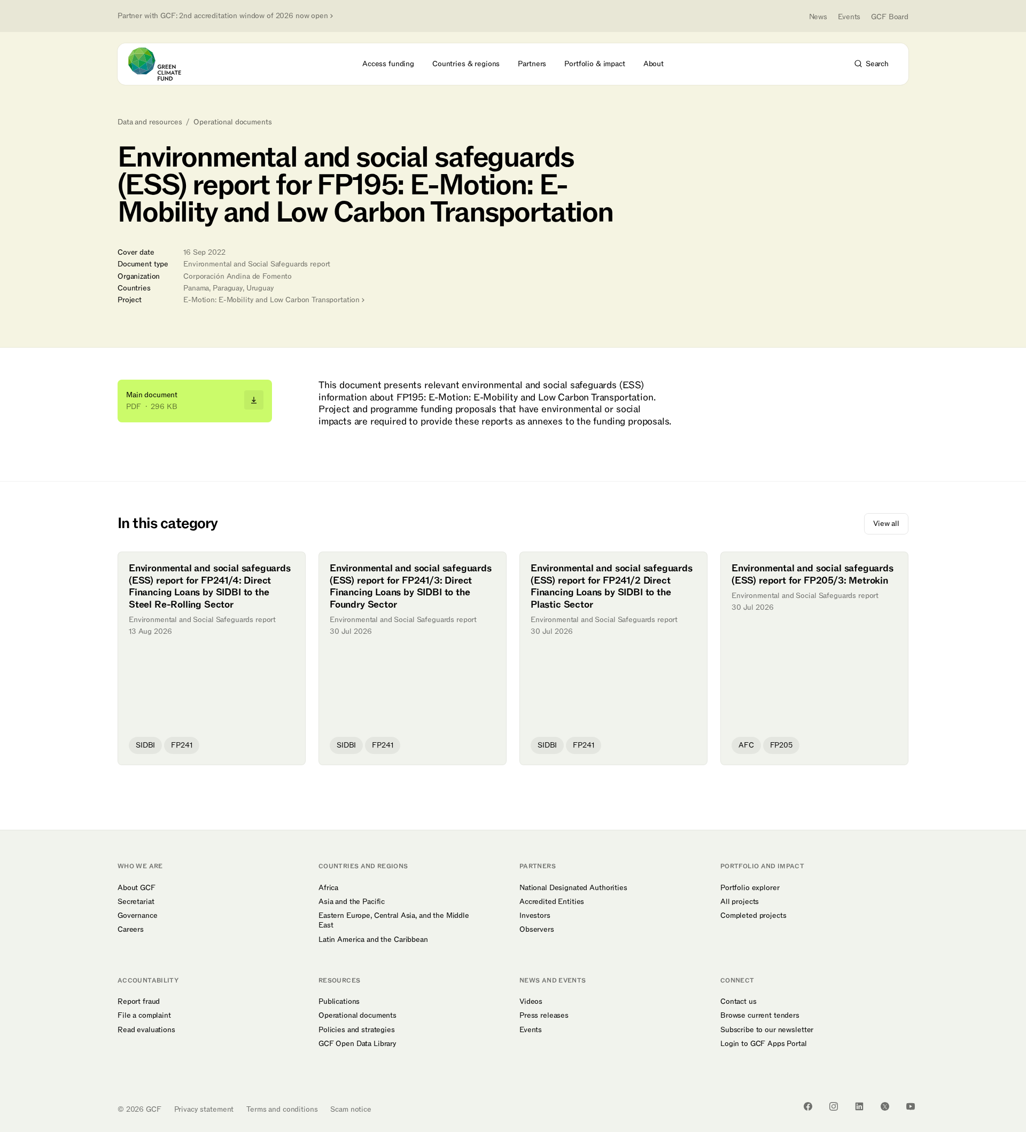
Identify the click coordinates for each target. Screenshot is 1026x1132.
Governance (138, 916)
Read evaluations (146, 1030)
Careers (131, 929)
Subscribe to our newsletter (766, 1030)
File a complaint (144, 1015)
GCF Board (889, 17)
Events (849, 17)
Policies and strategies (356, 1030)
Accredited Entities (551, 902)
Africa (328, 888)
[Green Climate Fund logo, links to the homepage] (160, 64)
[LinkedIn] (859, 1106)
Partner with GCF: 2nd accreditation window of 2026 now (223, 16)
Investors (534, 916)
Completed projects (753, 916)
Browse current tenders (759, 1015)
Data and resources (150, 122)
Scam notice (350, 1109)
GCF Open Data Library (357, 1044)
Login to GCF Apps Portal (763, 1044)
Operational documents (232, 122)
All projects (739, 902)
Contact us (738, 1002)
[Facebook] (808, 1106)
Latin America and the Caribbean (373, 940)
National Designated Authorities (573, 888)
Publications (339, 1002)
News (818, 17)
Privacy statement (204, 1109)
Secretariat (136, 902)
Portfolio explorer (749, 888)
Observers (536, 929)
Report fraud (139, 1002)
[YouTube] (910, 1106)
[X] (885, 1106)
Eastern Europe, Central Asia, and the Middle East (393, 920)
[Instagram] (833, 1106)
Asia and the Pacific (351, 902)
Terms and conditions (281, 1109)
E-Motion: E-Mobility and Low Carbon (271, 300)
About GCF (137, 888)
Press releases (544, 1015)
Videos (530, 1002)
